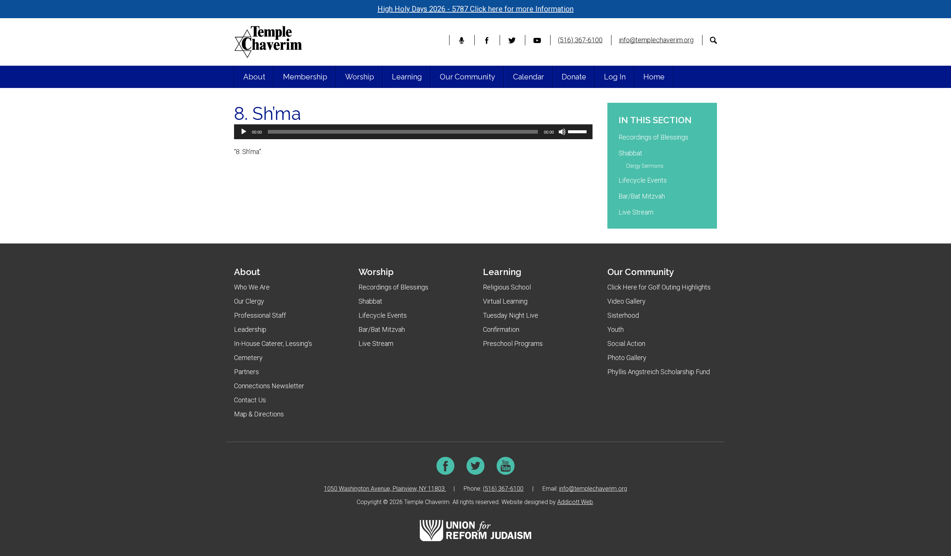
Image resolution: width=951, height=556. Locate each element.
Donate (574, 76)
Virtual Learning (505, 301)
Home (654, 76)
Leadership (250, 329)
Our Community (467, 76)
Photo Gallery (626, 358)
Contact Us (250, 400)
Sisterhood (623, 315)
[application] (413, 131)
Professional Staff (260, 315)
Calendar (528, 76)
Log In (615, 76)
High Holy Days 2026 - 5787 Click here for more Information (475, 8)
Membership (305, 76)
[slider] (578, 131)
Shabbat (630, 153)
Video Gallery (626, 301)
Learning (407, 76)
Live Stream (636, 212)
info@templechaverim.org (656, 40)
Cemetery (248, 358)
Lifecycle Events (643, 180)
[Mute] (562, 131)
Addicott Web (575, 502)
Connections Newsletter (269, 386)
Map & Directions (259, 414)
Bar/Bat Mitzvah (642, 196)
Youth (615, 329)
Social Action (626, 343)
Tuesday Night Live (510, 315)
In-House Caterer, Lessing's (273, 343)
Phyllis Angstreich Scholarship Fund (658, 372)
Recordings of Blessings (653, 137)
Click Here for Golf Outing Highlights (659, 287)
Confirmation (501, 329)
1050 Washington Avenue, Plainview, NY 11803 (385, 488)
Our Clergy (249, 301)
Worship (359, 76)
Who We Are (252, 287)
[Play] (243, 131)
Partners (246, 372)
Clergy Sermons (644, 166)
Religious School (507, 287)
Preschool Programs (513, 343)
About (254, 76)
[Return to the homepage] (268, 42)
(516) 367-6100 (580, 40)
